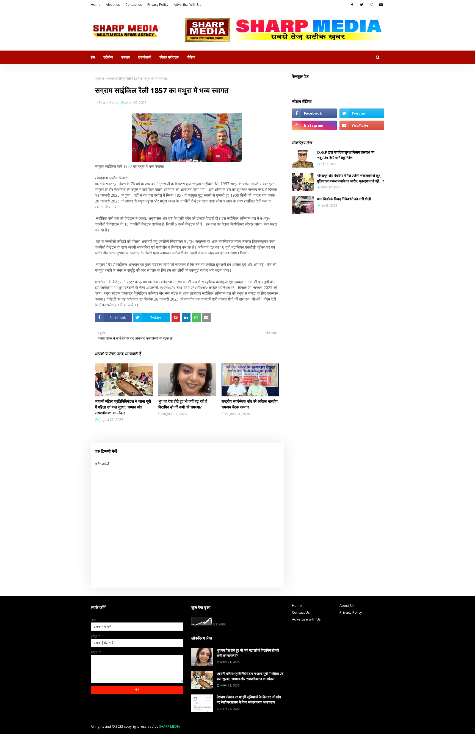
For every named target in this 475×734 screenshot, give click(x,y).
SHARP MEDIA (169, 726)
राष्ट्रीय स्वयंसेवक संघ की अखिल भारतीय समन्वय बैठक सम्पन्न (250, 404)
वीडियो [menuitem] (191, 57)
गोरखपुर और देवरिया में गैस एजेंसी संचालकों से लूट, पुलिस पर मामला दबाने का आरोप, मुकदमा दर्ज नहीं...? (350, 178)
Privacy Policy (157, 4)
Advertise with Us (306, 619)
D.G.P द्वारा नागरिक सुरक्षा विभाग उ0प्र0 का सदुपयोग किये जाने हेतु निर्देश (345, 155)
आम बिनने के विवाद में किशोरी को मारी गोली (344, 198)
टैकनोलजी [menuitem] (144, 57)
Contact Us (301, 612)
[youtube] (380, 4)
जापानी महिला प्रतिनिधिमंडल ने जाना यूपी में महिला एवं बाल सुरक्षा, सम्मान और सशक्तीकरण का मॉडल (123, 407)
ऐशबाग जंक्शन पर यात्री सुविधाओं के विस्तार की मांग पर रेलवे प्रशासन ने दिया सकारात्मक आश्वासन (249, 699)
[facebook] (352, 4)
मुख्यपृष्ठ (99, 78)
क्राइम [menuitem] (125, 57)
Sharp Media (108, 102)
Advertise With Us (187, 4)
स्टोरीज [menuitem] (108, 57)
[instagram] (371, 4)
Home (95, 4)
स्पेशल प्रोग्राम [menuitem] (169, 57)
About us (113, 4)
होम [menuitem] (93, 57)
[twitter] (361, 4)
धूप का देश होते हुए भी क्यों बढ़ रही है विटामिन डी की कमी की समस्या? (182, 404)
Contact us (133, 4)
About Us (347, 605)
